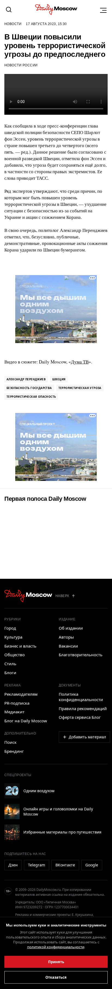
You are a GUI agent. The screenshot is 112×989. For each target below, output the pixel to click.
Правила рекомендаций (83, 708)
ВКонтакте (65, 864)
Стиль (10, 663)
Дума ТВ (80, 362)
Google (91, 864)
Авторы (66, 637)
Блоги (10, 672)
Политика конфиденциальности (81, 696)
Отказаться (56, 977)
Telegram (36, 864)
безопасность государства (29, 388)
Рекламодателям (21, 694)
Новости (12, 24)
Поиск (10, 742)
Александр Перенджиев (26, 379)
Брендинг (14, 751)
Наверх (62, 596)
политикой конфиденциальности (55, 946)
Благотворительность (80, 654)
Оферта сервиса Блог (80, 717)
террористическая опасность (31, 397)
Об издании (71, 628)
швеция (59, 379)
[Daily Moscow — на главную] (28, 596)
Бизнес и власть (20, 646)
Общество (14, 654)
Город (10, 628)
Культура (13, 637)
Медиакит (14, 711)
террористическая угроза (79, 388)
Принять (56, 961)
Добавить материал (87, 736)
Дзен (13, 864)
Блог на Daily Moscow (25, 720)
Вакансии (68, 646)
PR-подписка (16, 703)
